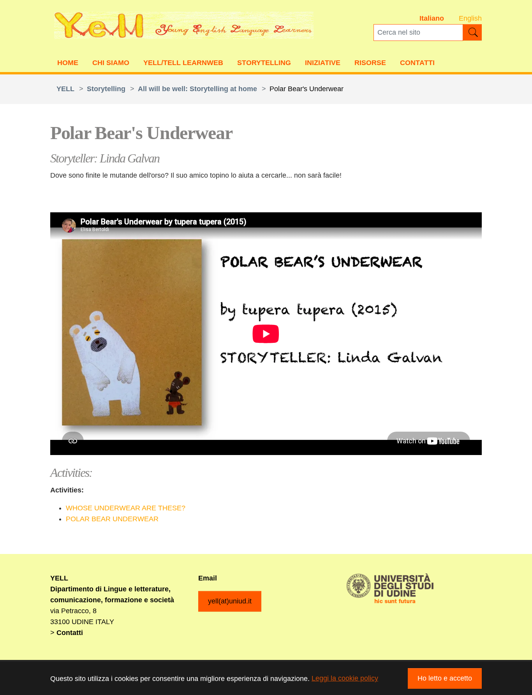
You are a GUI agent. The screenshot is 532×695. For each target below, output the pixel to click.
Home (67, 63)
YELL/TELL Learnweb (183, 63)
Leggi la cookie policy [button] (345, 678)
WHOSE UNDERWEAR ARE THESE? (125, 508)
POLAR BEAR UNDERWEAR (112, 519)
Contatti (417, 63)
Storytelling (264, 63)
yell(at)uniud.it (230, 601)
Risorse (370, 63)
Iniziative (322, 63)
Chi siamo (110, 63)
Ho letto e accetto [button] (444, 678)
